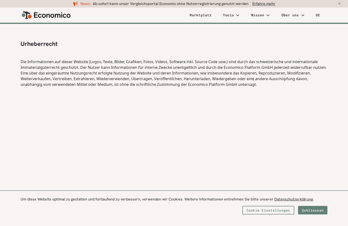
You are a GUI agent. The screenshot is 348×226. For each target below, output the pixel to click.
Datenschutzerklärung (293, 199)
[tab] (200, 15)
